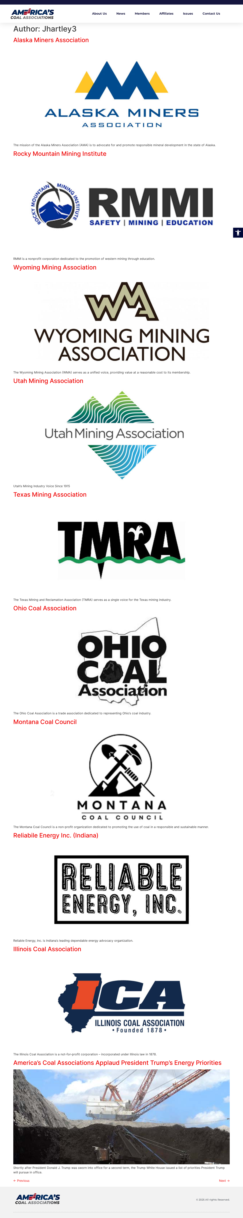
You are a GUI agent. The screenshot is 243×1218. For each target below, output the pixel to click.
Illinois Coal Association (47, 949)
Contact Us (211, 13)
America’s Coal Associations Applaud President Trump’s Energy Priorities (117, 1062)
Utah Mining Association (48, 380)
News (120, 13)
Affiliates (166, 13)
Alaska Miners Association (51, 40)
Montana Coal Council (45, 722)
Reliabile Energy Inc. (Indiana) (56, 835)
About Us (99, 13)
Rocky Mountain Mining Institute (60, 153)
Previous (21, 1181)
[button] (238, 233)
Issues (188, 13)
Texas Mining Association (50, 494)
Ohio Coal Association (45, 608)
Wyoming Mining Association (54, 267)
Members (142, 13)
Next (224, 1181)
